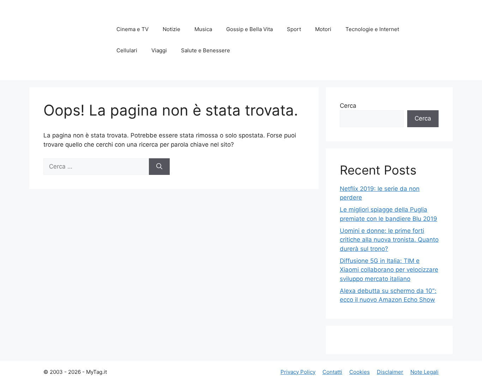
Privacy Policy (298, 372)
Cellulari (126, 50)
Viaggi (159, 50)
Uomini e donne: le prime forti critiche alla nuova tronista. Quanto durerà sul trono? (389, 239)
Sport (294, 29)
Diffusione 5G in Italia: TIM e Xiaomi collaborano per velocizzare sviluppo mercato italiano (389, 269)
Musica (203, 29)
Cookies (359, 372)
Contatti (332, 372)
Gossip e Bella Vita (249, 29)
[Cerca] (159, 166)
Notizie (171, 29)
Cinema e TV (132, 29)
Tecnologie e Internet (372, 29)
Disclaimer (390, 372)
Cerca (348, 105)
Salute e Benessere (205, 50)
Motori (323, 29)
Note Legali (424, 372)
